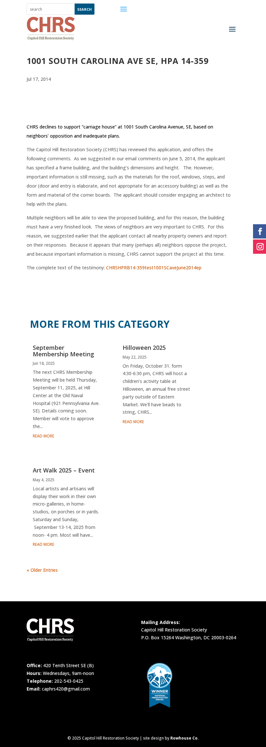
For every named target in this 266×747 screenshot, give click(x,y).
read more (43, 436)
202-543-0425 (68, 681)
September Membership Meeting (63, 351)
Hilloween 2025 (144, 347)
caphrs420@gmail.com (66, 689)
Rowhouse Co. (184, 738)
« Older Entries (42, 570)
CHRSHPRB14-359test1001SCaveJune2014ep (153, 267)
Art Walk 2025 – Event (64, 470)
